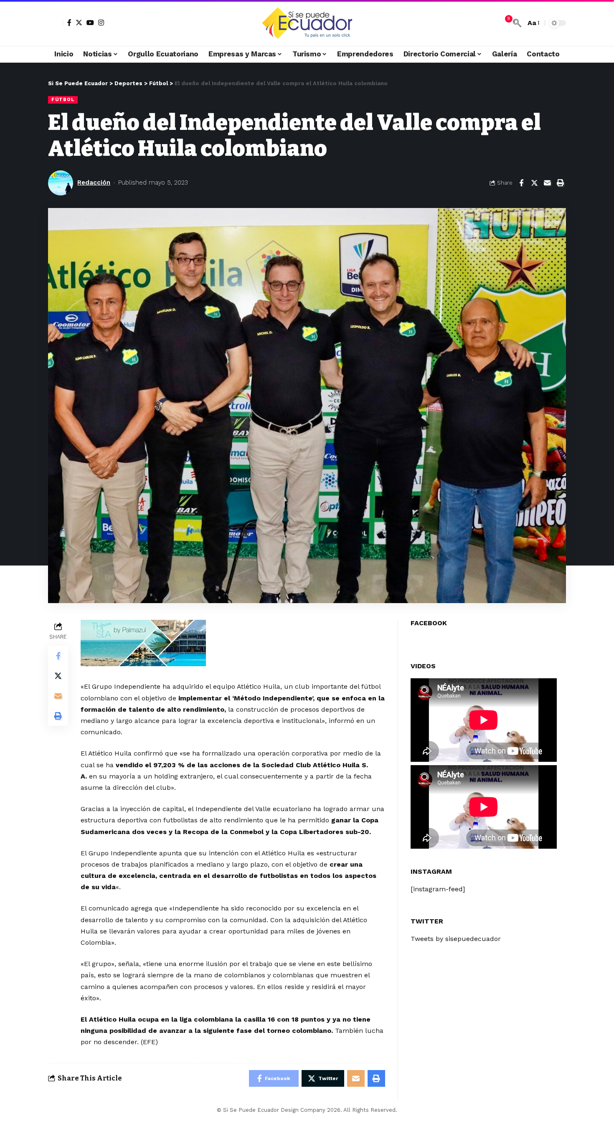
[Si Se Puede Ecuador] (307, 23)
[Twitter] (79, 22)
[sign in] (55, 23)
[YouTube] (90, 22)
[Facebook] (69, 22)
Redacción (93, 182)
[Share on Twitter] (534, 183)
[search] (517, 23)
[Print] (560, 183)
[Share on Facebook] (521, 183)
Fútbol (62, 99)
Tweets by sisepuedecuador (456, 939)
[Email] (547, 183)
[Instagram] (101, 22)
